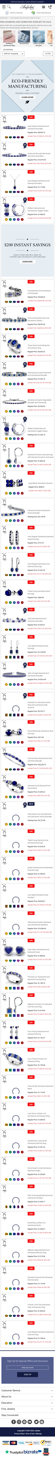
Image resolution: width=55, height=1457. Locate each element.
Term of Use (29, 1434)
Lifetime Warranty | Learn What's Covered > (27, 2)
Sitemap (39, 1434)
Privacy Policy (19, 1434)
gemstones (4, 18)
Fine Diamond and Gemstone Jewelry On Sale (25, 18)
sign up (27, 1374)
